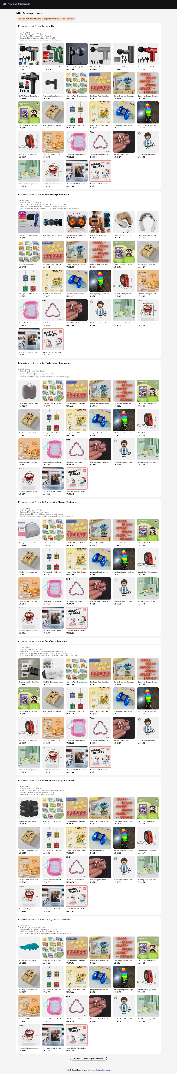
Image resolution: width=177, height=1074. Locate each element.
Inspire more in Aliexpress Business (88, 1058)
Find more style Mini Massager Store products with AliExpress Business (45, 19)
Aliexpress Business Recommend (99, 1070)
